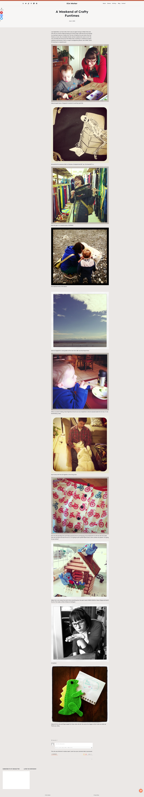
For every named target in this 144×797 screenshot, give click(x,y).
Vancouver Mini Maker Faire (68, 38)
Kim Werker (72, 3)
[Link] (68, 747)
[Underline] (59, 747)
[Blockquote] (65, 747)
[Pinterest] (1, 12)
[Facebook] (1, 15)
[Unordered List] (64, 747)
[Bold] (56, 747)
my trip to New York (64, 31)
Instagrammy (75, 40)
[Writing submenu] (116, 3)
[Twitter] (1, 18)
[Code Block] (67, 747)
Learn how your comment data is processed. (81, 751)
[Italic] (57, 747)
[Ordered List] (62, 747)
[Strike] (61, 747)
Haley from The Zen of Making (71, 35)
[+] (71, 747)
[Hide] (0, 20)
